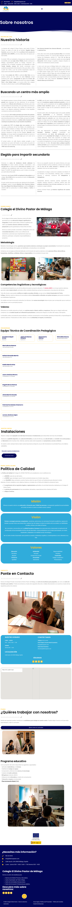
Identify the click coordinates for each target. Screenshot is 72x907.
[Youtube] (70, 2)
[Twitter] (67, 2)
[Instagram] (68, 2)
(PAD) (10, 781)
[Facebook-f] (33, 661)
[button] (42, 9)
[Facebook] (65, 2)
